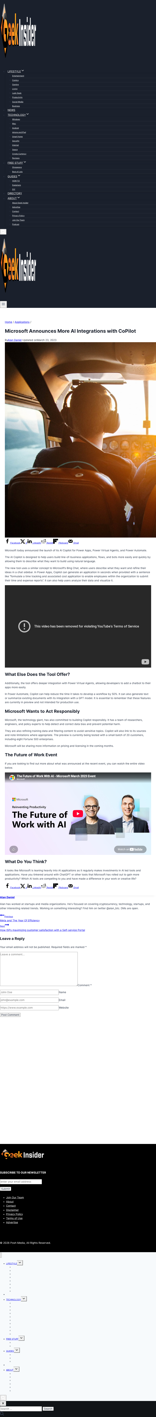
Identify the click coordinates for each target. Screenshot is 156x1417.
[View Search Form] (3, 232)
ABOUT (9, 1370)
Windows (16, 119)
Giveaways (17, 167)
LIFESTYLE (11, 1263)
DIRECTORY (15, 193)
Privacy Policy (18, 215)
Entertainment (18, 76)
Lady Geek (16, 93)
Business (16, 106)
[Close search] (3, 1403)
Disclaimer (12, 1210)
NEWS (11, 110)
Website (64, 1007)
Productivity (17, 97)
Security (15, 141)
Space (15, 149)
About (10, 1201)
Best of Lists (17, 171)
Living (14, 89)
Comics (15, 80)
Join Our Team (18, 220)
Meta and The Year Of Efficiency (20, 918)
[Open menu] (3, 304)
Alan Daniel (15, 340)
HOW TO (16, 181)
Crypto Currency (19, 154)
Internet (15, 145)
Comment (85, 985)
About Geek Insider (20, 203)
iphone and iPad (19, 132)
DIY (13, 189)
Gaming (15, 84)
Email (62, 1000)
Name (62, 992)
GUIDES (10, 1351)
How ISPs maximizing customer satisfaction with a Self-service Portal (42, 928)
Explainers (16, 185)
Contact (15, 211)
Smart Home (17, 136)
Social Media (17, 102)
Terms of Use (14, 1218)
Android (15, 128)
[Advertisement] (78, 1054)
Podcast (15, 224)
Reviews (16, 158)
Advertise (16, 207)
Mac (14, 123)
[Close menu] (1, 1255)
